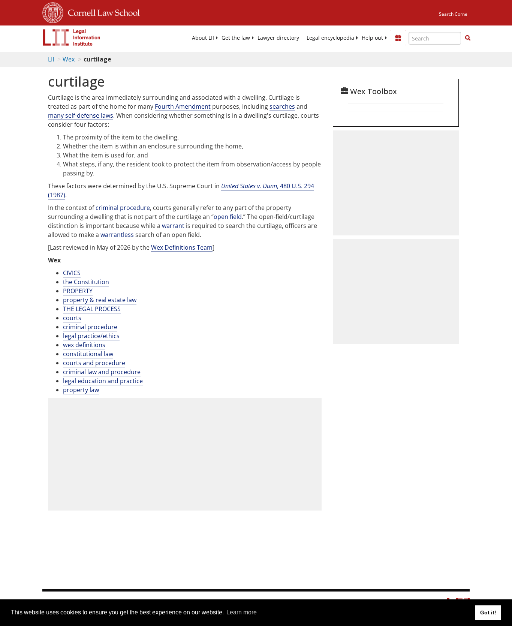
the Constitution (86, 282)
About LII (203, 37)
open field (228, 217)
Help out (372, 37)
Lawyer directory (278, 37)
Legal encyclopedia (330, 37)
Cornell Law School (101, 11)
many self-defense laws (80, 115)
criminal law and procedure (102, 372)
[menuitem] (203, 38)
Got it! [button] (488, 613)
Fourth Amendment (183, 106)
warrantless (117, 235)
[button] (467, 37)
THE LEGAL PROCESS (92, 309)
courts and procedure (94, 363)
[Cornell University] (52, 11)
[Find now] (468, 38)
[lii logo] (71, 37)
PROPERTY (78, 291)
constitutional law (88, 354)
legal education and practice (103, 381)
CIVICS (72, 273)
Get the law (236, 37)
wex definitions (84, 345)
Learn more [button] (241, 612)
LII (51, 59)
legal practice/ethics (91, 336)
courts (72, 318)
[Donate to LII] (398, 37)
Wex (69, 59)
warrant (173, 226)
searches (282, 106)
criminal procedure (123, 208)
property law (81, 390)
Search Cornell (454, 14)
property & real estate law (99, 300)
